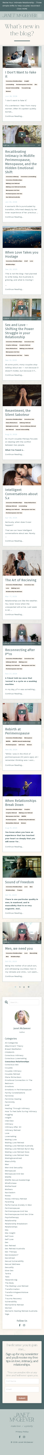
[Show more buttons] (39, 145)
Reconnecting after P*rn (20, 652)
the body (9, 1283)
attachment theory (14, 1046)
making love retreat (12, 183)
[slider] (22, 145)
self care (22, 744)
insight (26, 81)
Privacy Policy (22, 1432)
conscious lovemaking (28, 176)
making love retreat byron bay (19, 1149)
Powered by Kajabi (22, 1449)
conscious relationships (14, 81)
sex (6, 1242)
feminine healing (13, 1099)
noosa (8, 1195)
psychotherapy (12, 1217)
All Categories (11, 1043)
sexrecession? (11, 1255)
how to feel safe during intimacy (21, 1111)
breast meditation (13, 1049)
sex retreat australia (13, 197)
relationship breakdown (14, 591)
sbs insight (10, 1233)
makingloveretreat (12, 426)
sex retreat (10, 429)
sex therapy (11, 1252)
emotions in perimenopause (18, 1089)
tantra (26, 355)
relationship (10, 1220)
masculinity (33, 953)
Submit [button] (22, 1398)
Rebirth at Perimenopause (17, 731)
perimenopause (11, 744)
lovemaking (10, 84)
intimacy (9, 1124)
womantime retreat (12, 823)
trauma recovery (13, 1298)
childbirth (9, 1052)
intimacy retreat (25, 422)
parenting (9, 1202)
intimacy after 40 (13, 1127)
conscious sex (29, 341)
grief (26, 261)
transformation (12, 1289)
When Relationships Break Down (20, 803)
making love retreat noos (17, 1152)
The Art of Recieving (20, 580)
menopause (28, 738)
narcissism (10, 1192)
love (31, 261)
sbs (36, 84)
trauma (19, 890)
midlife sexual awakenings (21, 741)
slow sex (9, 1270)
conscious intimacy (12, 176)
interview (9, 1121)
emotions (9, 1086)
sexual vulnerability (12, 88)
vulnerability (11, 1301)
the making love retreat (16, 1286)
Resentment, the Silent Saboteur (18, 413)
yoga (7, 1314)
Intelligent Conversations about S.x (21, 494)
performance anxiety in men (18, 1205)
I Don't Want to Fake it (20, 74)
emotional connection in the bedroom (18, 1082)
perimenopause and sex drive (19, 1214)
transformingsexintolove (16, 1292)
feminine (9, 1096)
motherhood (10, 1186)
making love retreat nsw (17, 1155)
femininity (10, 1102)
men (31, 886)
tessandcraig (26, 88)
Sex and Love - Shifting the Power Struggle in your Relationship (19, 331)
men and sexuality (13, 1167)
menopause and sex (12, 190)
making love (15, 588)
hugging (9, 1114)
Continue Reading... (14, 116)
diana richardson (11, 348)
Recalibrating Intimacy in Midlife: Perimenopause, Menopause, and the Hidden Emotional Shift (21, 162)
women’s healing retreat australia (21, 1311)
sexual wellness (12, 1264)
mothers (9, 1189)
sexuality (9, 1267)
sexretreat (10, 1258)
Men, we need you (19, 948)
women (8, 91)
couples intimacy (11, 345)
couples (27, 809)
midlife (8, 741)
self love (9, 1239)
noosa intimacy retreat (28, 426)
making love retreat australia (16, 186)
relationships (10, 264)
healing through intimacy (17, 1108)
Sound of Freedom (19, 882)
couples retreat (24, 345)
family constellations (15, 1093)
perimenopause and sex (24, 84)
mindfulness (10, 1183)
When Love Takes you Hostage (21, 254)
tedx (7, 1277)
